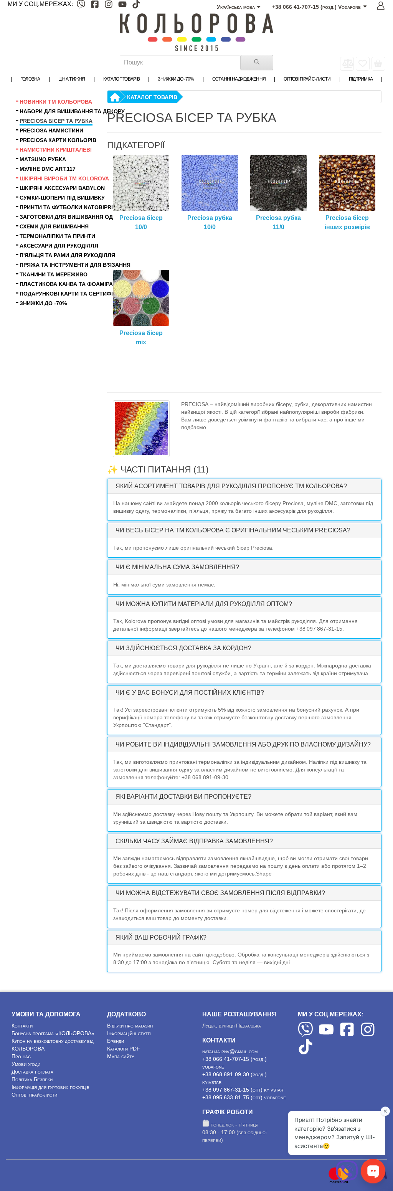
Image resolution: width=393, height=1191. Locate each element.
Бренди (115, 1041)
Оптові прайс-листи (34, 1095)
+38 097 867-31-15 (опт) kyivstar (242, 1090)
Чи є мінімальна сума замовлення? (177, 567)
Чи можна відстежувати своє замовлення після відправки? (220, 893)
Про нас (21, 1056)
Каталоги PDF (123, 1049)
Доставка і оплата (32, 1072)
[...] (378, 64)
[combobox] (180, 62)
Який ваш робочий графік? (161, 937)
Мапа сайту (120, 1056)
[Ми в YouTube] (122, 6)
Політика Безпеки (32, 1079)
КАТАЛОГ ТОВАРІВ (152, 97)
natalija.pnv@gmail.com (230, 1051)
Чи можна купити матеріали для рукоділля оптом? (204, 604)
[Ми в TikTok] (136, 6)
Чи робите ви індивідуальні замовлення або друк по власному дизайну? (243, 744)
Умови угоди (26, 1064)
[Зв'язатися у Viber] (346, 1181)
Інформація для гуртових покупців (50, 1087)
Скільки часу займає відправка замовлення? (194, 841)
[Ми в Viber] (81, 6)
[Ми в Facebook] (95, 6)
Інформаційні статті (129, 1033)
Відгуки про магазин (130, 1026)
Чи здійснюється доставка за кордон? (183, 648)
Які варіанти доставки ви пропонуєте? (183, 796)
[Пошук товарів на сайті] (256, 62)
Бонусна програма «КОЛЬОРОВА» (53, 1033)
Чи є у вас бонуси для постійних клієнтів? (190, 692)
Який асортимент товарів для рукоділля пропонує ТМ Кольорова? (231, 486)
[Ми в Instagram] (108, 6)
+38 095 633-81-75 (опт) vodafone (244, 1097)
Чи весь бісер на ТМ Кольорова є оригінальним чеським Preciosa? (233, 530)
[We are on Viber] (305, 1035)
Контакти (22, 1026)
